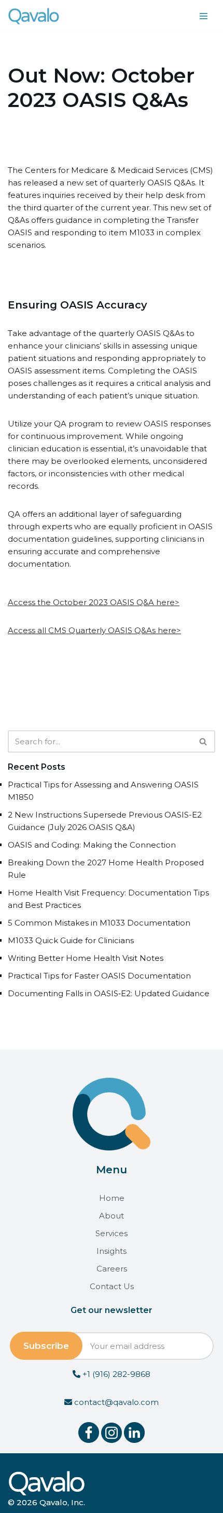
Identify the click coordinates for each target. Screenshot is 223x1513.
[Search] (203, 741)
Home (111, 1198)
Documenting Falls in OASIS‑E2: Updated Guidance (109, 993)
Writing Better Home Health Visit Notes (85, 958)
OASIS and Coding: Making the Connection (92, 845)
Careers (111, 1269)
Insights (111, 1251)
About (111, 1216)
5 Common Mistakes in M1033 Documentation (99, 923)
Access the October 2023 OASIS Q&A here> (93, 602)
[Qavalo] (34, 16)
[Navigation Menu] (203, 16)
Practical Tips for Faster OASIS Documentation (99, 976)
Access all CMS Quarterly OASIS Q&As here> (94, 630)
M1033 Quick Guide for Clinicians (71, 940)
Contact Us (112, 1286)
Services (111, 1233)
